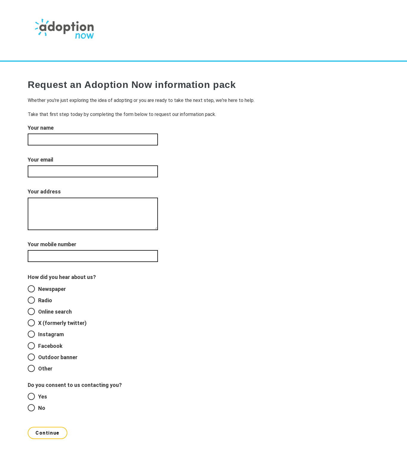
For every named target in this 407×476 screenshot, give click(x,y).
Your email (40, 159)
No (41, 408)
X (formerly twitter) (62, 323)
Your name (41, 128)
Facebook (50, 346)
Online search (55, 311)
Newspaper (52, 289)
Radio (45, 300)
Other (45, 368)
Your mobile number (52, 244)
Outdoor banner (57, 357)
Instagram (51, 334)
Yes (42, 396)
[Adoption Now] (65, 30)
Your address (44, 191)
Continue (47, 433)
